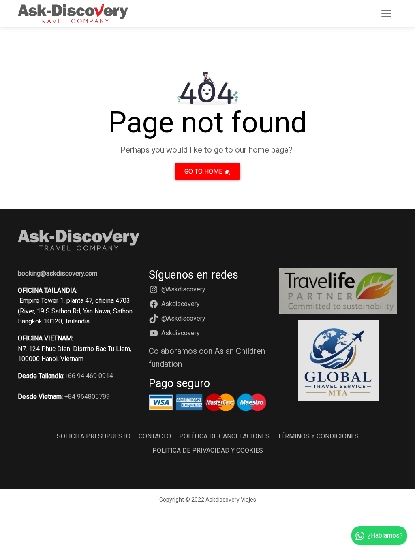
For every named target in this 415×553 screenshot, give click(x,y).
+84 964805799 (87, 396)
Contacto (155, 436)
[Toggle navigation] (386, 13)
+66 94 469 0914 (88, 376)
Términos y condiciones (318, 436)
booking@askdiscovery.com (57, 273)
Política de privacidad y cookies (207, 450)
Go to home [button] (204, 171)
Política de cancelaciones (224, 436)
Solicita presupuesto (93, 436)
